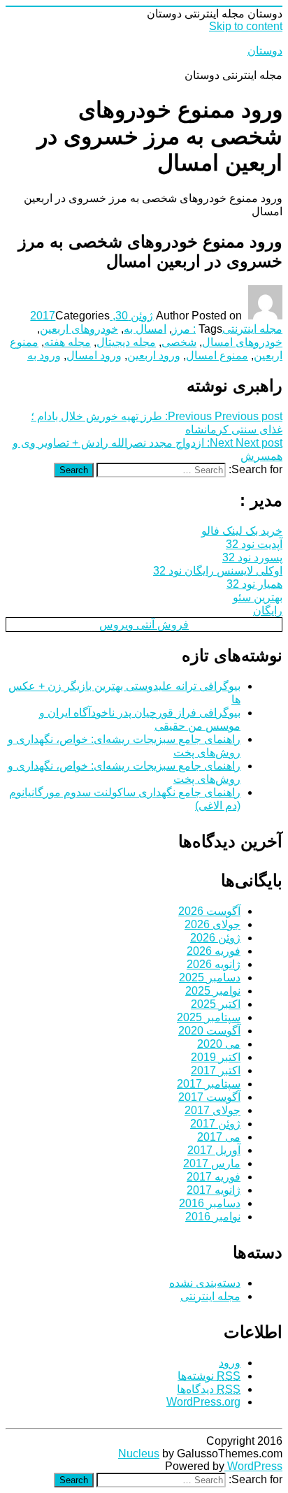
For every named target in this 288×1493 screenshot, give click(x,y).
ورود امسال (94, 355)
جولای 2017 (212, 1110)
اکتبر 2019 (215, 1057)
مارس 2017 (211, 1163)
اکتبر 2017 (215, 1070)
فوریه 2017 (213, 1177)
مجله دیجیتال (126, 342)
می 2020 (218, 1044)
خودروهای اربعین (79, 329)
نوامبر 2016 (212, 1216)
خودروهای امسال (242, 342)
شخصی (178, 342)
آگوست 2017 (209, 1097)
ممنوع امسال (217, 355)
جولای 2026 (212, 924)
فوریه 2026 (213, 951)
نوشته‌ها (209, 1376)
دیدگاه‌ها (208, 1389)
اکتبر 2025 (215, 1004)
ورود (229, 1363)
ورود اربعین (153, 355)
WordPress (253, 1466)
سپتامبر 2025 (208, 1017)
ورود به (44, 355)
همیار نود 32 (254, 584)
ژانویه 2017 (213, 1190)
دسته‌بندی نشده (204, 1283)
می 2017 (218, 1137)
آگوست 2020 (209, 1031)
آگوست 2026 (209, 911)
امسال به (145, 329)
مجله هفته (67, 342)
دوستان (264, 51)
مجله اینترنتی (252, 329)
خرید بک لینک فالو (241, 531)
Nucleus (138, 1453)
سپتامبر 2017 (208, 1084)
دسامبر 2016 (209, 1203)
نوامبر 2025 (212, 991)
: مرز (184, 329)
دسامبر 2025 (209, 977)
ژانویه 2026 (213, 964)
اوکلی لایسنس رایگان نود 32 (217, 571)
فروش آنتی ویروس (144, 624)
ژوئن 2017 (215, 1124)
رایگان (267, 610)
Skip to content (245, 26)
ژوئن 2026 (215, 938)
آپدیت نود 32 (254, 544)
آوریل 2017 (213, 1150)
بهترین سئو (257, 597)
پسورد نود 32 (252, 557)
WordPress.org (203, 1402)
